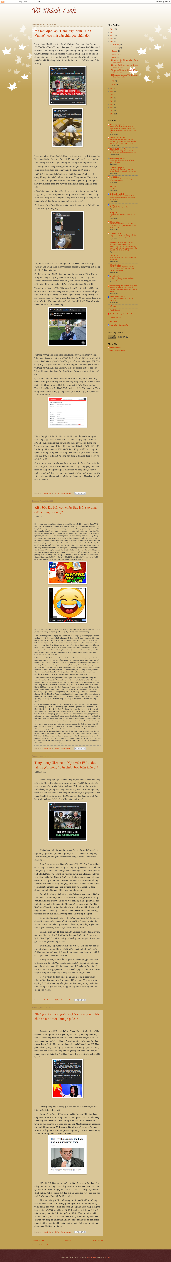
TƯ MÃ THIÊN (115, 276)
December (115, 44)
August (114, 57)
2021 (112, 88)
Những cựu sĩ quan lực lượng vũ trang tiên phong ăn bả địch (122, 279)
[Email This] (75, 493)
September (116, 54)
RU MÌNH (113, 188)
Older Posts (97, 1240)
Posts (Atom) (45, 1245)
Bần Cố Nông (115, 222)
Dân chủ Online (115, 318)
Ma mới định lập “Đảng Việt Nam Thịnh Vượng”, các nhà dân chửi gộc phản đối (62, 33)
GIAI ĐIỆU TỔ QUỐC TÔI (119, 325)
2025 (112, 32)
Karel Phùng (114, 177)
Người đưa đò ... (116, 310)
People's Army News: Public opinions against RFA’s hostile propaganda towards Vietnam (123, 289)
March (114, 84)
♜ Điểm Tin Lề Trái (117, 194)
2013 (112, 114)
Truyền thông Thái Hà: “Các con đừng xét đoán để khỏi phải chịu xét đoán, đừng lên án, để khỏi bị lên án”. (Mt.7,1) (123, 248)
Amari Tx (113, 205)
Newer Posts (38, 1240)
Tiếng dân (113, 213)
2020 (112, 91)
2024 (112, 35)
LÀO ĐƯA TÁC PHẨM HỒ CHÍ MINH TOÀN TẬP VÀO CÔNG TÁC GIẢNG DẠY (123, 170)
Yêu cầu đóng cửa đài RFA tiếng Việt (123, 286)
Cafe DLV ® (114, 256)
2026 (112, 29)
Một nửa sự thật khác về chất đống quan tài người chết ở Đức (122, 180)
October (115, 51)
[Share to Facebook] (82, 493)
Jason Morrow (91, 1257)
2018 (112, 98)
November (115, 48)
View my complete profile (116, 350)
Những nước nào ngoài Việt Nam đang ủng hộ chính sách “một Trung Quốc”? (66, 1016)
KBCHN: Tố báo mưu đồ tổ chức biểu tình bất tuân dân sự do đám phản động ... (123, 236)
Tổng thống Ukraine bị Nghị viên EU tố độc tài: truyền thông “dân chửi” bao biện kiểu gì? (66, 764)
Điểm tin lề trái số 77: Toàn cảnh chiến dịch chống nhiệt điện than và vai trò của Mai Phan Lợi (123, 197)
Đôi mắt (113, 306)
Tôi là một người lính (118, 125)
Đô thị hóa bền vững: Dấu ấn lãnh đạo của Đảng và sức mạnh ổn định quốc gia (123, 152)
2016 (112, 104)
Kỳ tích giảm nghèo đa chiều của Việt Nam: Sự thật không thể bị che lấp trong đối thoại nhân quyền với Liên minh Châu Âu (123, 129)
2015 (112, 107)
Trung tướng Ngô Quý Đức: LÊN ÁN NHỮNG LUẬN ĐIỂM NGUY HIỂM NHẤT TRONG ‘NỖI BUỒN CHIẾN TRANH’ (123, 141)
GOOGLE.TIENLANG (117, 138)
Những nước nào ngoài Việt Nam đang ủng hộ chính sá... (124, 76)
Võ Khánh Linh (54, 11)
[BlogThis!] (78, 493)
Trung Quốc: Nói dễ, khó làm (119, 207)
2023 (112, 39)
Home (68, 1240)
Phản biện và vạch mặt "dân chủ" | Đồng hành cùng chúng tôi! (122, 243)
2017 (112, 101)
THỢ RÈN (113, 321)
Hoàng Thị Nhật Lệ (116, 233)
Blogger (107, 1257)
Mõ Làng (113, 186)
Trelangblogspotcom (117, 158)
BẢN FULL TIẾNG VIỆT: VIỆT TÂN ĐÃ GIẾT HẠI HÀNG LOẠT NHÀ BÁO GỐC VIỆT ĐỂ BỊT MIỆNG (122, 268)
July (113, 81)
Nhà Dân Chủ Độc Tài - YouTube (121, 314)
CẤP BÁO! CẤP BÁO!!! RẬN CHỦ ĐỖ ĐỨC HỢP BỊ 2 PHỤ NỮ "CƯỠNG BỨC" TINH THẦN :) (123, 225)
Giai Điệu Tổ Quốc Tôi (118, 149)
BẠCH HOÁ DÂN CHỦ (117, 297)
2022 (112, 42)
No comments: (66, 493)
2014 (112, 111)
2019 (112, 95)
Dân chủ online (115, 265)
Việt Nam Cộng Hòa (117, 168)
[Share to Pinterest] (84, 493)
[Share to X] (80, 493)
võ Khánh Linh (115, 347)
